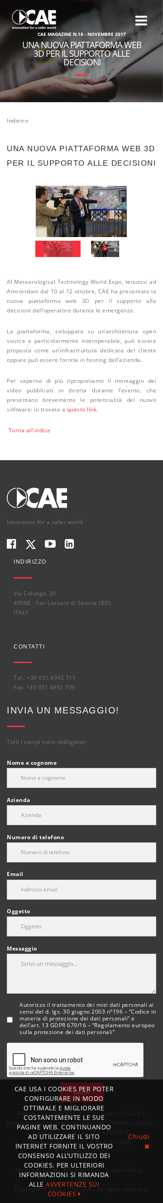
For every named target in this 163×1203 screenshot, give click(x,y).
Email (15, 874)
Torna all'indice (30, 430)
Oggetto (18, 911)
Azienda (18, 800)
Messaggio (22, 948)
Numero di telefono (35, 837)
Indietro (17, 120)
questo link (82, 409)
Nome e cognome (32, 763)
